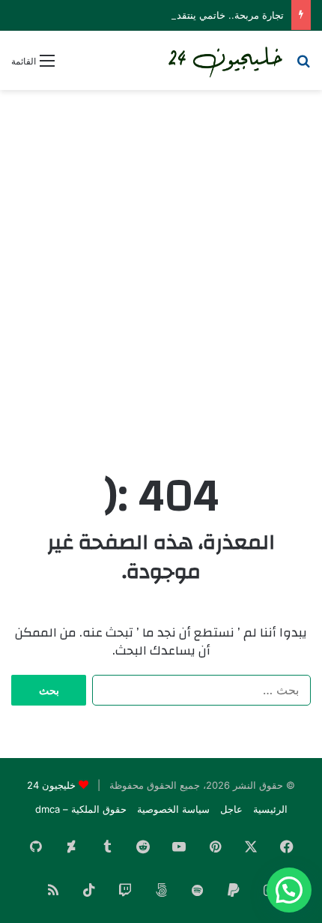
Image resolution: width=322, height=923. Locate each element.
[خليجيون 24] (225, 60)
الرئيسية (270, 809)
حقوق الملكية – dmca (81, 809)
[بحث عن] (303, 65)
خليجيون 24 (51, 785)
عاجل (231, 809)
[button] (289, 890)
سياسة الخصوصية (173, 809)
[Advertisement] (161, 266)
